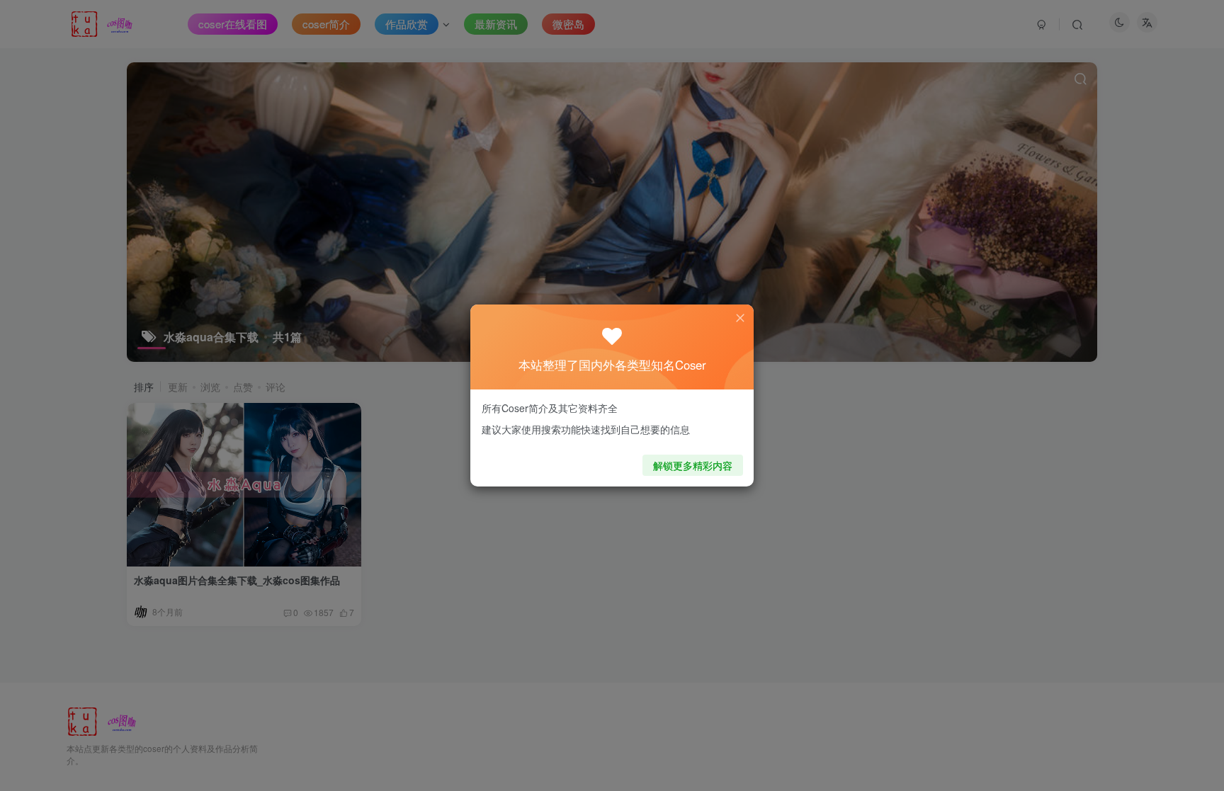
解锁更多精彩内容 (692, 465)
